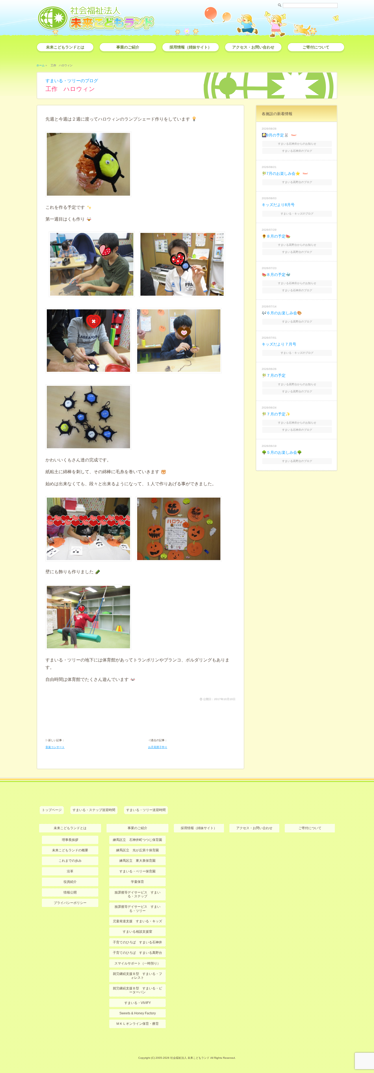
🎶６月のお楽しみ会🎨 (282, 313)
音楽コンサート (55, 747)
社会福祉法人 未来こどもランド (189, 1057)
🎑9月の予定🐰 (275, 135)
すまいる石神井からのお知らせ (297, 143)
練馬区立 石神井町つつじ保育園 (137, 840)
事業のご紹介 (127, 47)
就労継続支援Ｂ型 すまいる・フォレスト (137, 976)
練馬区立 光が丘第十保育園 (137, 850)
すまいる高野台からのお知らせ (297, 244)
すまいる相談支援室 (137, 932)
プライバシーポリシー (70, 903)
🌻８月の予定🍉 (276, 236)
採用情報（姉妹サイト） (190, 47)
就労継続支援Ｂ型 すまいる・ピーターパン (137, 990)
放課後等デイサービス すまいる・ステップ (137, 894)
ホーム (40, 65)
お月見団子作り (157, 747)
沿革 (70, 871)
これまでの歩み (70, 861)
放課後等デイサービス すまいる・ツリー (137, 908)
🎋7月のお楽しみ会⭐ (281, 173)
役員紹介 (70, 882)
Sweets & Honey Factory (137, 1013)
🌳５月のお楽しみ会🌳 (282, 452)
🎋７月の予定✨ (276, 414)
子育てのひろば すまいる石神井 (137, 942)
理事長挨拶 (70, 840)
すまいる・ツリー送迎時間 (146, 810)
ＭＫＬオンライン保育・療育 (137, 1024)
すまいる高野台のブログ (297, 182)
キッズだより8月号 (278, 204)
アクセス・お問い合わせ (253, 47)
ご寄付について (316, 47)
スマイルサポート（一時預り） (137, 963)
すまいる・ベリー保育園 (137, 871)
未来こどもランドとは (65, 47)
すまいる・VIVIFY (137, 1003)
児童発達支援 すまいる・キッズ (137, 921)
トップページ (52, 810)
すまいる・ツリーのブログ (71, 80)
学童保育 (137, 882)
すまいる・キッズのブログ (297, 213)
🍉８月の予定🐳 (276, 274)
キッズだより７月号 (279, 344)
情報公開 (70, 892)
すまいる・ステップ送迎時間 (94, 810)
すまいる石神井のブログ (297, 150)
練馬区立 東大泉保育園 (137, 861)
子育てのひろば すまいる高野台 (137, 953)
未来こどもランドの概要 (70, 850)
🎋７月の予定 (274, 375)
